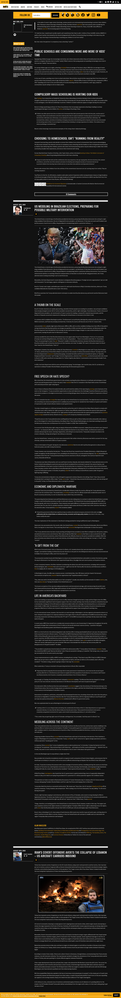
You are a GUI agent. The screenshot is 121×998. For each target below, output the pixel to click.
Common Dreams (58, 835)
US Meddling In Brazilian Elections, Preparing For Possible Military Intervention (66, 208)
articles (69, 832)
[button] (100, 2)
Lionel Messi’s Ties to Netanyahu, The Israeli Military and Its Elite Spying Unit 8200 (22, 56)
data (82, 72)
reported (79, 24)
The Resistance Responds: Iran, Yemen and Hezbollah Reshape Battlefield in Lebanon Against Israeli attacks (22, 68)
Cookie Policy (42, 996)
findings (39, 98)
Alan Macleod (40, 825)
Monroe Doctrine (59, 699)
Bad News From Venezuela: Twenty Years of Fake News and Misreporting (58, 830)
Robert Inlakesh (28, 854)
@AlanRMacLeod (47, 837)
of (60, 832)
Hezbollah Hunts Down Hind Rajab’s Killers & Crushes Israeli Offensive (22, 62)
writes (60, 109)
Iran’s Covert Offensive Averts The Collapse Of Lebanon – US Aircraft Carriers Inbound (70, 854)
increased (63, 67)
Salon (101, 832)
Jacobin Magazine (45, 835)
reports (71, 80)
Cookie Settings (108, 995)
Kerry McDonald (28, 25)
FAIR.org (89, 832)
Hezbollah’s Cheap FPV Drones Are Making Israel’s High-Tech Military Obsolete (22, 75)
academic (63, 832)
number (57, 832)
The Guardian (95, 832)
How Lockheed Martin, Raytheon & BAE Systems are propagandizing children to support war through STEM (23, 49)
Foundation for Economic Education (56, 183)
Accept (116, 995)
